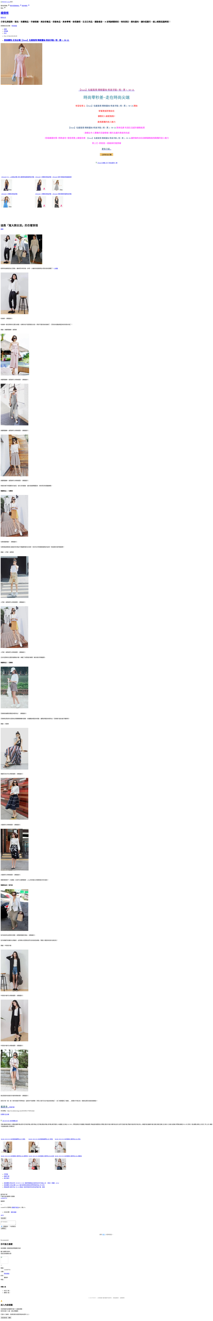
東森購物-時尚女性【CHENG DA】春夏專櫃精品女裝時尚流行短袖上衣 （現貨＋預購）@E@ (31, 1183)
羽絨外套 (11, 1107)
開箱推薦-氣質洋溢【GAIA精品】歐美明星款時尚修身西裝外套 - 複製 (24, 1187)
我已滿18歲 (4, 1317)
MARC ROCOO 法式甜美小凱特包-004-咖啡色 (14, 1156)
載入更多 (3, 1218)
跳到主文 (3, 17)
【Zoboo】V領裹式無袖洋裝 (43, 177)
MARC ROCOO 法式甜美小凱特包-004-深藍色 (68, 1156)
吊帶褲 (6, 1174)
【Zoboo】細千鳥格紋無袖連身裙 (61, 177)
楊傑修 (5, 12)
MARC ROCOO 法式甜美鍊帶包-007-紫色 (13, 1139)
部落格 (6, 31)
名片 (5, 33)
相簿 (5, 29)
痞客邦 (14, 1207)
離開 (9, 1317)
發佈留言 (3, 1228)
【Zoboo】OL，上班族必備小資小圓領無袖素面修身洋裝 (17, 177)
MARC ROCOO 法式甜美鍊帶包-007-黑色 (41, 1139)
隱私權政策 (116, 1297)
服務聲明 (122, 1297)
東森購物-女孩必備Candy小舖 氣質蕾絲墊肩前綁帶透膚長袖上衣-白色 (24, 1185)
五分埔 (7, 1114)
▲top (2, 1215)
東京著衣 (6, 1178)
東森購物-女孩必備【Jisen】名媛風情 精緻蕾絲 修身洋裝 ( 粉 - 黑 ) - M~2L (36, 40)
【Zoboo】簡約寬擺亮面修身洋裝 (61, 194)
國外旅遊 (13, 1212)
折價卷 (3, 1114)
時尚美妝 (14, 26)
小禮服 (56, 268)
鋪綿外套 (6, 1176)
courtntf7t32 (4, 1198)
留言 (17, 1207)
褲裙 (2, 229)
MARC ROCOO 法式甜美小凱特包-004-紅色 (41, 1156)
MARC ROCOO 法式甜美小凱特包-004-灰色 (67, 1139)
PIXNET (94, 1297)
